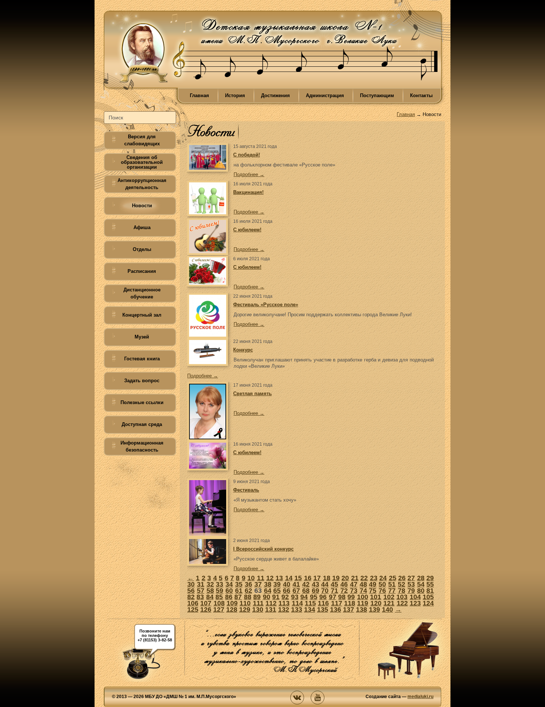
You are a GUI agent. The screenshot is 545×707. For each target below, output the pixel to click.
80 (421, 590)
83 (200, 597)
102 (388, 597)
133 (296, 609)
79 (411, 590)
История (235, 95)
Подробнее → (249, 174)
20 (345, 578)
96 (323, 597)
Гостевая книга (142, 358)
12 (270, 578)
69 (315, 590)
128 (231, 609)
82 (191, 597)
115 (310, 603)
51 (392, 584)
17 (317, 578)
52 (401, 584)
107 (205, 603)
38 (267, 584)
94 (304, 597)
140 (387, 609)
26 (402, 578)
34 (229, 584)
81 (430, 590)
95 (313, 597)
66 (286, 590)
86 (228, 597)
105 (428, 597)
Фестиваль (246, 490)
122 (402, 603)
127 (218, 609)
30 (191, 584)
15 (298, 578)
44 (324, 584)
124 (428, 603)
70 (324, 590)
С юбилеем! (247, 229)
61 (238, 590)
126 (205, 609)
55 (430, 584)
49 (372, 584)
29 (430, 578)
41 (296, 584)
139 (374, 609)
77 (392, 590)
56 (191, 590)
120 (376, 603)
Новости (142, 205)
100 (362, 597)
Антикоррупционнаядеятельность (142, 184)
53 (411, 584)
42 (306, 584)
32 (210, 584)
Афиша (142, 227)
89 (257, 597)
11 (260, 578)
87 (238, 597)
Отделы (142, 249)
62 (248, 590)
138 (361, 609)
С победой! (246, 155)
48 (363, 584)
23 (373, 578)
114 (297, 603)
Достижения (275, 95)
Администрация (325, 95)
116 (323, 603)
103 (401, 597)
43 (315, 584)
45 (334, 584)
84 (210, 597)
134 (309, 609)
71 (334, 590)
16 (307, 578)
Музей (142, 337)
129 (244, 609)
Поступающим (377, 95)
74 (363, 590)
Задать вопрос (141, 380)
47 (353, 584)
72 (344, 590)
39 (277, 584)
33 (219, 584)
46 (344, 584)
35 (238, 584)
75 (372, 590)
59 (219, 590)
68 (306, 590)
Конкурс (243, 350)
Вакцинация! (248, 192)
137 (348, 609)
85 (219, 597)
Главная (199, 95)
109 (232, 603)
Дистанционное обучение (142, 293)
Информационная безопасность (142, 446)
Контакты (421, 95)
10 (251, 578)
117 (336, 603)
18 (326, 578)
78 (401, 590)
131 (270, 609)
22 (364, 578)
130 (257, 609)
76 (382, 590)
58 (210, 590)
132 (283, 609)
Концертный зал (141, 315)
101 (375, 597)
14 (289, 578)
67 (296, 590)
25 (392, 578)
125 (192, 609)
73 (353, 590)
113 (284, 603)
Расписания (142, 271)
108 (219, 603)
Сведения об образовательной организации (142, 162)
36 (248, 584)
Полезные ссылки (142, 402)
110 (245, 603)
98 (342, 597)
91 (276, 597)
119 (362, 603)
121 (388, 603)
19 (336, 578)
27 (411, 578)
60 (229, 590)
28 (421, 578)
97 (332, 597)
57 (200, 590)
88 (247, 597)
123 (415, 603)
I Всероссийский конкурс (263, 549)
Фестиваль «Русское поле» (265, 304)
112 (271, 603)
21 (355, 578)
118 (349, 603)
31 (200, 584)
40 (286, 584)
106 (192, 603)
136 (335, 609)
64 (267, 590)
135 (322, 609)
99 (351, 597)
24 (383, 578)
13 (279, 578)
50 (382, 584)
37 (258, 584)
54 (421, 584)
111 (258, 603)
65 (277, 590)
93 (294, 597)
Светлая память (252, 393)
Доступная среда (142, 424)
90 (266, 597)
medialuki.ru (420, 696)
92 (285, 597)
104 (415, 597)
